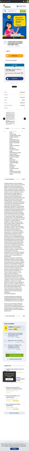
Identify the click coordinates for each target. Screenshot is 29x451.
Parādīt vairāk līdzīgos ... (14, 413)
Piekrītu (14, 448)
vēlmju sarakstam (13, 60)
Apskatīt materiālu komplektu (15, 359)
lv (25, 1)
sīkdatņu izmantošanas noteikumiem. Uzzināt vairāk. (15, 445)
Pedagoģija (17, 342)
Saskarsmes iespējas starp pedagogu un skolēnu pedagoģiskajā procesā (14, 346)
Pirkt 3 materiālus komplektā (15, 355)
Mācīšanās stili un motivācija (15, 340)
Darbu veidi (22, 6)
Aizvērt (22, 37)
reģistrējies (8, 69)
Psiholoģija (17, 46)
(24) (22, 92)
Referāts (9, 46)
